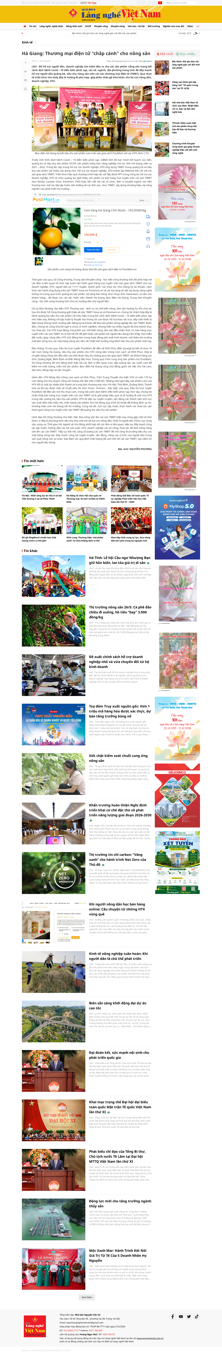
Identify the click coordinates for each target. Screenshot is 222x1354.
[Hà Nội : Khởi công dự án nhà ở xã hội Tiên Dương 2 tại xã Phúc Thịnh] (42, 478)
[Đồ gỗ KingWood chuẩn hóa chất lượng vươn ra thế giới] (42, 520)
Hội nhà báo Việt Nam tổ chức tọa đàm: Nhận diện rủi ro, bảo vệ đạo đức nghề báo (185, 107)
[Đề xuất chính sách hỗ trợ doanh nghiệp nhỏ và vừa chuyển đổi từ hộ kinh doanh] (53, 675)
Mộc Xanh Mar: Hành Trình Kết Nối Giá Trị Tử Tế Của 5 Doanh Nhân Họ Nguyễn (118, 1255)
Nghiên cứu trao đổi (173, 26)
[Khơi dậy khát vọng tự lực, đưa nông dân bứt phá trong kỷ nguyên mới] (131, 520)
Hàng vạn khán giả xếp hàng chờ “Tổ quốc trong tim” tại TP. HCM (185, 85)
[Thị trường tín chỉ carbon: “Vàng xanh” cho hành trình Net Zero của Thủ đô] (53, 873)
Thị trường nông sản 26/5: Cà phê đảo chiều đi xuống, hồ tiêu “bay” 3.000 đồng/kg (120, 612)
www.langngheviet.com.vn (150, 1338)
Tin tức (33, 26)
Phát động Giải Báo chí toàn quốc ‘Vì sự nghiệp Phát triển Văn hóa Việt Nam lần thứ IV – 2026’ (130, 498)
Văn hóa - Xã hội (136, 26)
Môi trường (154, 26)
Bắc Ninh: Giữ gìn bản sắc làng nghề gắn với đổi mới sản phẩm (86, 33)
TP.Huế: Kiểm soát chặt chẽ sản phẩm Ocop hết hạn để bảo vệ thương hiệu (184, 128)
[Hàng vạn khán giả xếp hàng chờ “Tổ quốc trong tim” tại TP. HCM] (162, 88)
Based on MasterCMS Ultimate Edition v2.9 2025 (46, 1350)
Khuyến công (101, 26)
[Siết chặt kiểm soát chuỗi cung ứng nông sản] (53, 774)
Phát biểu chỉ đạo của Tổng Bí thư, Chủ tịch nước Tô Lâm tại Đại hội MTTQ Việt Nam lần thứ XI (117, 1156)
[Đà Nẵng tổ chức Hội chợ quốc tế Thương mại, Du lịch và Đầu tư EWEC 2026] (86, 478)
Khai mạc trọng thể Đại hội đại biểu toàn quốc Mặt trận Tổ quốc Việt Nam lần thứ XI (120, 1107)
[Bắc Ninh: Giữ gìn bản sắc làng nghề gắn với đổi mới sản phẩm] (162, 67)
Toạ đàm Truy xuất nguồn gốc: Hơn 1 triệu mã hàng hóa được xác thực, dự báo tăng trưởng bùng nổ (120, 711)
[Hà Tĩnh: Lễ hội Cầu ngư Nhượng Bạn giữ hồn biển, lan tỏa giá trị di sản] (53, 576)
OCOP (88, 26)
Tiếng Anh (160, 2)
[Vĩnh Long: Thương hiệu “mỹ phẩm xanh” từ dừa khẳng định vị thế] (86, 520)
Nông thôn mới (74, 26)
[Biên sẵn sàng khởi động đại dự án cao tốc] (53, 1021)
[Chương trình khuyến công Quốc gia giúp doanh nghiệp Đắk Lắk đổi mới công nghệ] (162, 149)
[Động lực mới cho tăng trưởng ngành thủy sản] (53, 1219)
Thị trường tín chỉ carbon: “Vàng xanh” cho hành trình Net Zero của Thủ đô (117, 859)
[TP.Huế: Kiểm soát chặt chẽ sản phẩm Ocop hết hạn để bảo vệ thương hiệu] (162, 129)
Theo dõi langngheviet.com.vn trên (122, 61)
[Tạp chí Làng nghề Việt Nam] (35, 1325)
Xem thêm (87, 1297)
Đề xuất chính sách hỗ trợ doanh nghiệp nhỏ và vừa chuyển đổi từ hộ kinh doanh (119, 661)
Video (190, 26)
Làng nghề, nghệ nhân (51, 26)
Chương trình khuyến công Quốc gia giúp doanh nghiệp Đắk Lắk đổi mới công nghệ (186, 148)
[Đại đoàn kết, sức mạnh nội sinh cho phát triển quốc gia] (53, 1071)
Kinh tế (27, 42)
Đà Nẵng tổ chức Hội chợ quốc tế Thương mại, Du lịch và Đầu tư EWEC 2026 (85, 498)
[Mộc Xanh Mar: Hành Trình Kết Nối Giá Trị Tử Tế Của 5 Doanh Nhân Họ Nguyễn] (53, 1269)
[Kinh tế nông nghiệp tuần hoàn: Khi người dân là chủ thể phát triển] (53, 972)
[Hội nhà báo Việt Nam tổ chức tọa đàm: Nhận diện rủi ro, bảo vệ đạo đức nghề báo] (162, 108)
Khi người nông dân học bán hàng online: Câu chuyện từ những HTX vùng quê (117, 909)
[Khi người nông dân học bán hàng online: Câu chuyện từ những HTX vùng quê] (53, 922)
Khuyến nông (118, 26)
